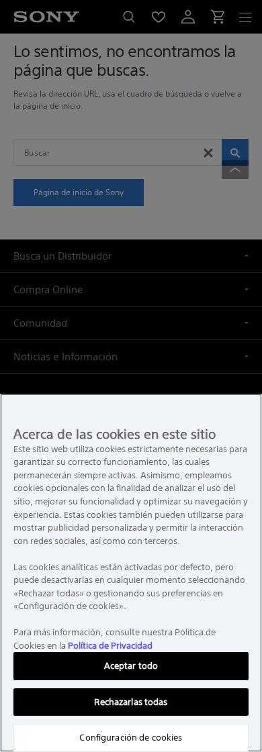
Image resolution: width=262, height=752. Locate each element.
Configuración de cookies (130, 737)
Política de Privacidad (110, 645)
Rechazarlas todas (130, 702)
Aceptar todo (131, 666)
